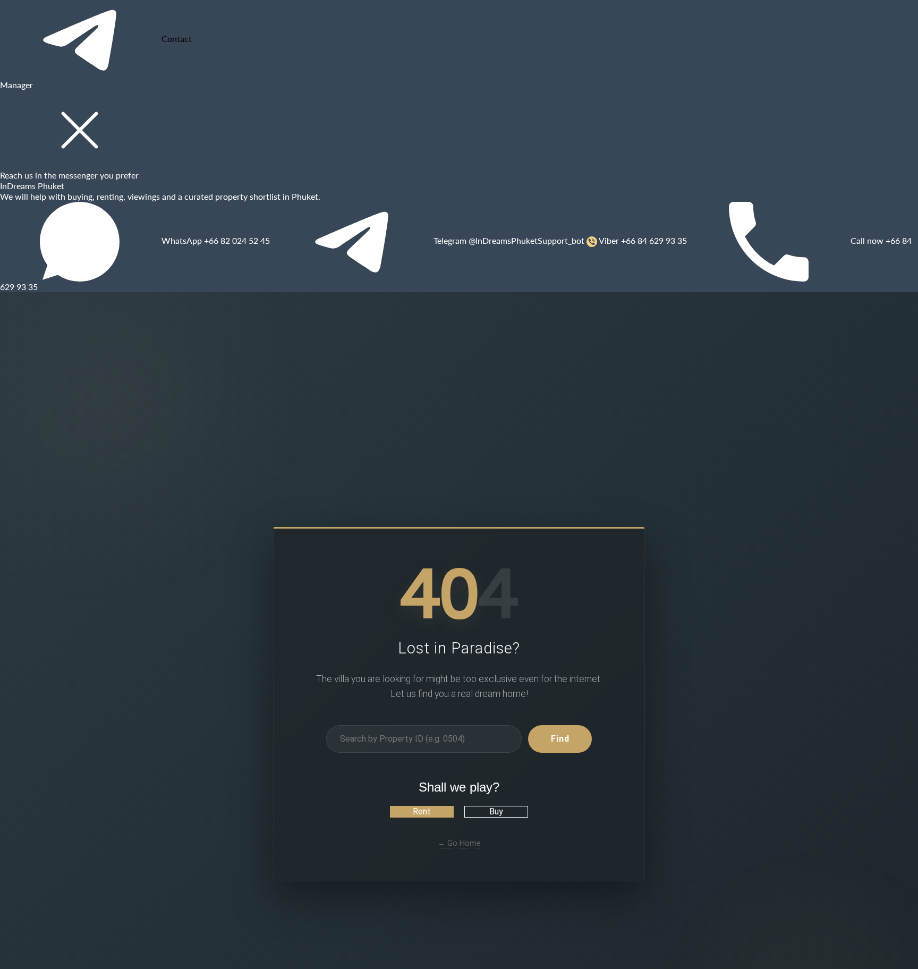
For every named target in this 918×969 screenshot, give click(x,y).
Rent (422, 811)
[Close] (79, 130)
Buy (496, 811)
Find (560, 739)
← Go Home (459, 843)
